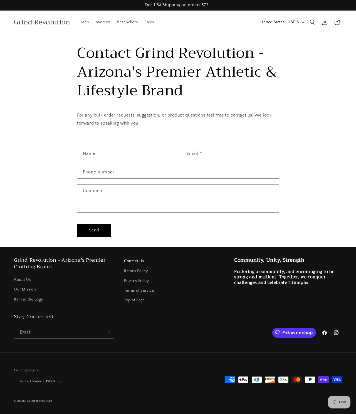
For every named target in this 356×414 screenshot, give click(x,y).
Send (94, 230)
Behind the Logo (28, 299)
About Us (22, 279)
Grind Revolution (39, 401)
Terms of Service (139, 290)
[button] (312, 22)
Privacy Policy (136, 280)
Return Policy (136, 271)
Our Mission (25, 289)
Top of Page (134, 300)
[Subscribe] (108, 332)
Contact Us (134, 261)
